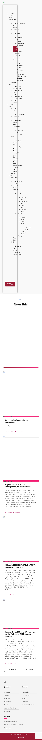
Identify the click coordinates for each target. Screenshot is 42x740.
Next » (31, 669)
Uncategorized (14, 320)
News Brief (12, 318)
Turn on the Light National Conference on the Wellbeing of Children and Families (20, 634)
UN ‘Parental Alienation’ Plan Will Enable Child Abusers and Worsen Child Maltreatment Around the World (21, 356)
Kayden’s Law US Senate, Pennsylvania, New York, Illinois (17, 486)
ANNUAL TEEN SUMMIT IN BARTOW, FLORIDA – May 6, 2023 (20, 566)
